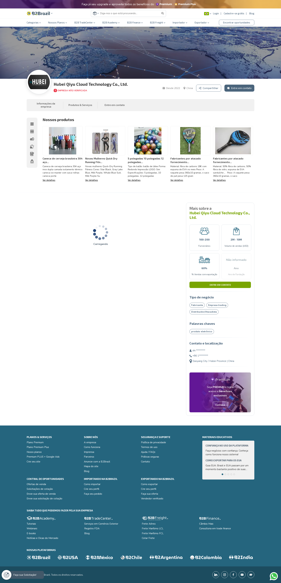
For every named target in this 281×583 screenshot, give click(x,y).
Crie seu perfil (91, 489)
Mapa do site (91, 466)
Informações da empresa (46, 105)
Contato (145, 461)
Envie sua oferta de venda (41, 493)
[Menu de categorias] (32, 124)
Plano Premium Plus (38, 447)
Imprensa (89, 452)
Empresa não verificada (72, 90)
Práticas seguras (150, 456)
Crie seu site (33, 461)
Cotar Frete (148, 538)
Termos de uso (149, 447)
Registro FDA (92, 528)
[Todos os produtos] (32, 131)
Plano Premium (35, 442)
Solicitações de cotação (40, 489)
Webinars (32, 528)
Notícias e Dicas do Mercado (42, 538)
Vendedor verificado (152, 498)
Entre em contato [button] (115, 104)
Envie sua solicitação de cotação (44, 498)
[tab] (222, 474)
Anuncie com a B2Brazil (97, 461)
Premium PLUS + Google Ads (43, 456)
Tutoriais (31, 523)
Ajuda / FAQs (148, 452)
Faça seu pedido (93, 493)
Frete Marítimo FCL (153, 533)
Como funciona (92, 447)
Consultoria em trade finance (215, 528)
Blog (251, 13)
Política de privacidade (153, 442)
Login (216, 13)
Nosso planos (34, 452)
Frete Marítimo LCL (152, 528)
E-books (31, 533)
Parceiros (89, 456)
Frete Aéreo (149, 523)
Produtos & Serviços (80, 104)
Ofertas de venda (36, 484)
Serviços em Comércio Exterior (101, 523)
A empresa (90, 442)
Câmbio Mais (206, 523)
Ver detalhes (49, 180)
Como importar (92, 484)
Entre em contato (220, 284)
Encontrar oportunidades (236, 22)
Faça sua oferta (149, 493)
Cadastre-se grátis (234, 13)
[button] (40, 13)
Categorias (33, 22)
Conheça (220, 404)
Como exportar (149, 484)
